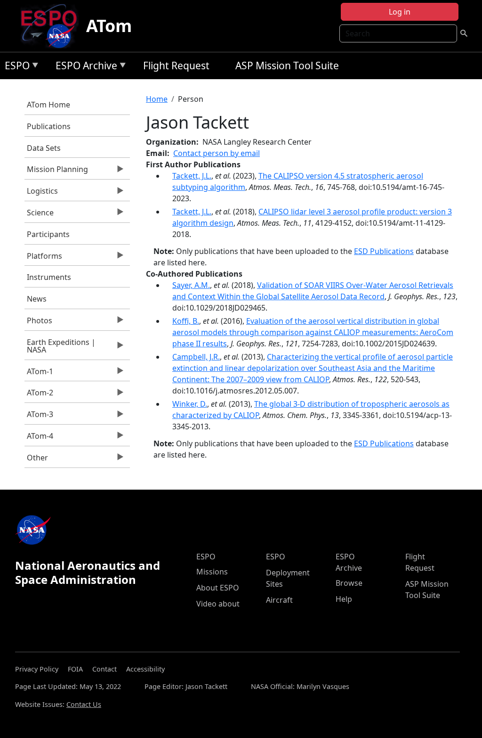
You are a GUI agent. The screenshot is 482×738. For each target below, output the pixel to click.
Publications (49, 126)
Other (36, 459)
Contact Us (83, 704)
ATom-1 (38, 373)
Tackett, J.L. (191, 176)
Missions (212, 571)
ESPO (15, 67)
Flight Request (176, 65)
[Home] (52, 25)
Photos (38, 322)
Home (157, 99)
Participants (48, 234)
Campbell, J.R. (196, 357)
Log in (399, 12)
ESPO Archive (84, 67)
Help (344, 599)
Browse (349, 583)
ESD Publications (384, 251)
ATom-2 (38, 394)
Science (39, 214)
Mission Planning (56, 171)
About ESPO (217, 587)
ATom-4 (38, 438)
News (37, 299)
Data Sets (44, 148)
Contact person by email (216, 153)
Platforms (43, 258)
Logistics (41, 193)
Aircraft (279, 600)
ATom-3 (38, 416)
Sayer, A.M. (191, 285)
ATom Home (48, 104)
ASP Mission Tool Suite (287, 65)
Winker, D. (189, 404)
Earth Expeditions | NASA (60, 348)
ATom (109, 25)
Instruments (49, 277)
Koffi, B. (185, 321)
